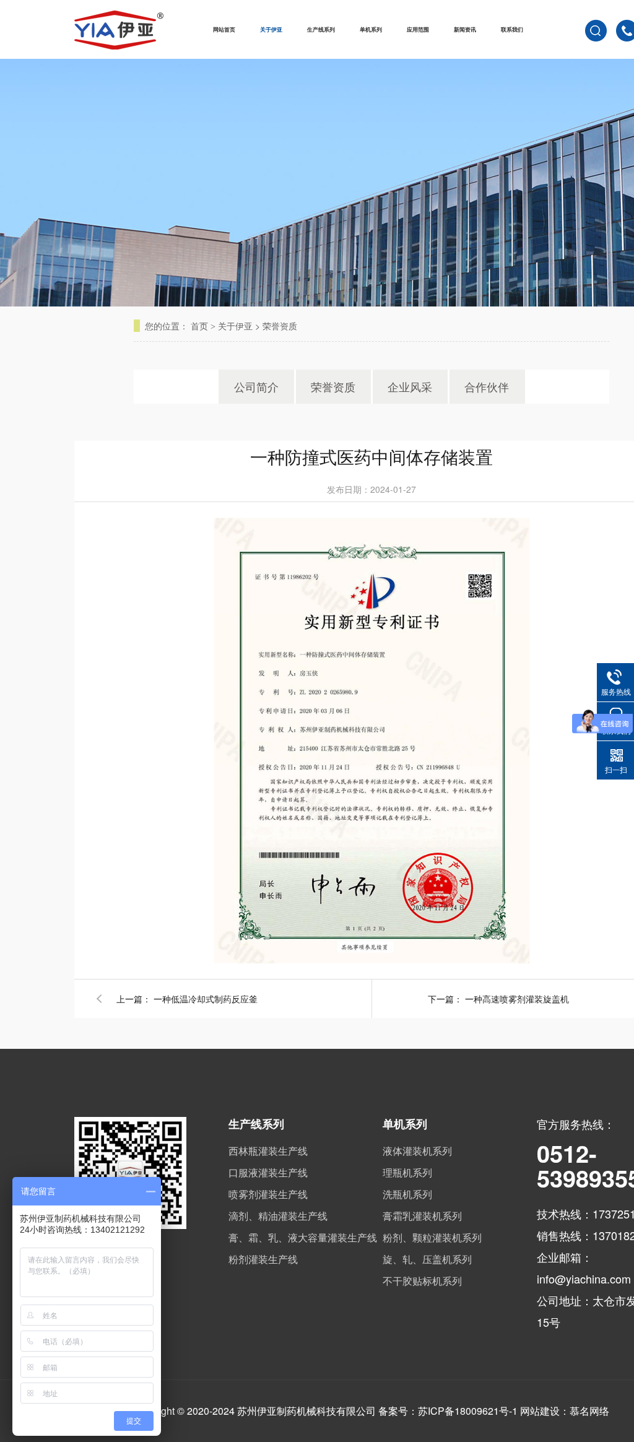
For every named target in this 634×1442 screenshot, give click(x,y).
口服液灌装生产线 (268, 1172)
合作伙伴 (486, 386)
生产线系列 (321, 29)
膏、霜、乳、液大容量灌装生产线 (302, 1237)
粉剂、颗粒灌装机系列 (432, 1237)
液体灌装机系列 (417, 1151)
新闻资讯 (465, 29)
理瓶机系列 (407, 1172)
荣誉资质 (280, 325)
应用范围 (418, 29)
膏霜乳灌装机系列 (422, 1216)
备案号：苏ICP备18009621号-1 (448, 1411)
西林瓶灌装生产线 (268, 1151)
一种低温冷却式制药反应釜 (206, 998)
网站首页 (224, 29)
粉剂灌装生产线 (263, 1259)
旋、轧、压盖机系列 (427, 1259)
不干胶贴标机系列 (422, 1281)
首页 (199, 325)
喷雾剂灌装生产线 (268, 1194)
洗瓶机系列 (407, 1194)
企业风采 (410, 386)
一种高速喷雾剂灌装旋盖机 (517, 998)
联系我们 (512, 29)
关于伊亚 (271, 29)
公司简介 (256, 386)
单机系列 (371, 29)
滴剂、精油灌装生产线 (278, 1216)
